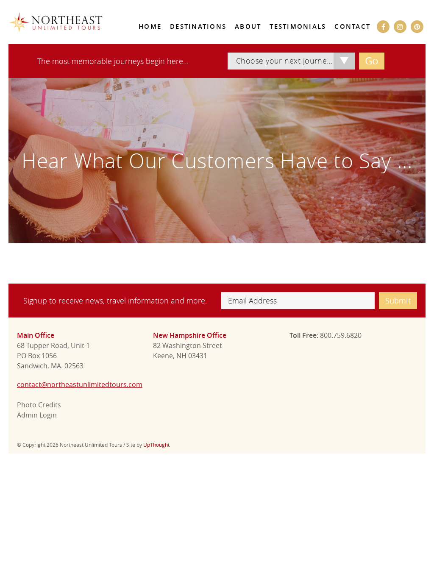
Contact (352, 26)
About (248, 26)
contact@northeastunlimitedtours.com (79, 384)
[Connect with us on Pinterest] (417, 26)
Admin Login (37, 415)
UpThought (156, 444)
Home (150, 26)
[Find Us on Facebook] (383, 26)
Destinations (198, 26)
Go (371, 60)
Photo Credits (39, 404)
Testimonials (298, 26)
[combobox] (291, 61)
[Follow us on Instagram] (400, 26)
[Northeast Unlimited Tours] (57, 22)
